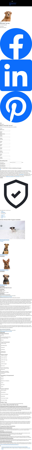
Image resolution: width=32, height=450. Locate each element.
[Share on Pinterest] (16, 106)
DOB (0, 145)
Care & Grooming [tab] (18, 406)
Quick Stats (3, 214)
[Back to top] (0, 445)
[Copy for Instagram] (0, 123)
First (11, 162)
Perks (13, 446)
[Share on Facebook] (16, 43)
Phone (2, 165)
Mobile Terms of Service (10, 176)
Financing (15, 446)
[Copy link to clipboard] (1, 123)
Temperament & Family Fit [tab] (4, 406)
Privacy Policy (17, 176)
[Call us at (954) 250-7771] (10, 4)
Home (2, 211)
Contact (23, 446)
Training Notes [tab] (24, 406)
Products (10, 446)
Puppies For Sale (4, 446)
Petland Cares (19, 446)
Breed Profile (3, 216)
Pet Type (1, 139)
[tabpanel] (16, 409)
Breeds (8, 446)
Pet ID (1, 148)
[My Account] (15, 3)
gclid (1, 155)
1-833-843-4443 (21, 174)
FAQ (2, 217)
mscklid (1, 158)
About (2, 215)
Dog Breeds (3, 212)
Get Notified (2, 256)
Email (2, 163)
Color (1, 142)
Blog (27, 446)
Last (22, 162)
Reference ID (2, 129)
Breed (1, 132)
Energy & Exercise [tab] (12, 406)
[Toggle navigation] (10, 1)
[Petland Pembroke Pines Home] (17, 1)
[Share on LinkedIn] (16, 75)
